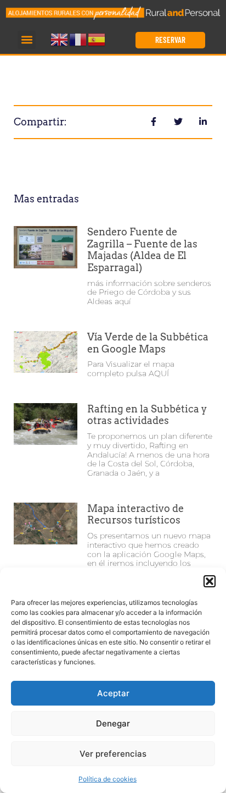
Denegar (113, 723)
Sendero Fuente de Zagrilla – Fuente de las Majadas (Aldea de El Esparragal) (142, 249)
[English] (59, 39)
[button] (209, 581)
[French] (78, 39)
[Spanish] (97, 39)
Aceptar (113, 693)
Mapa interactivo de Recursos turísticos (135, 514)
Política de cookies (107, 779)
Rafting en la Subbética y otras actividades (147, 415)
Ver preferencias (113, 753)
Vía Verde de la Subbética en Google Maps (147, 343)
